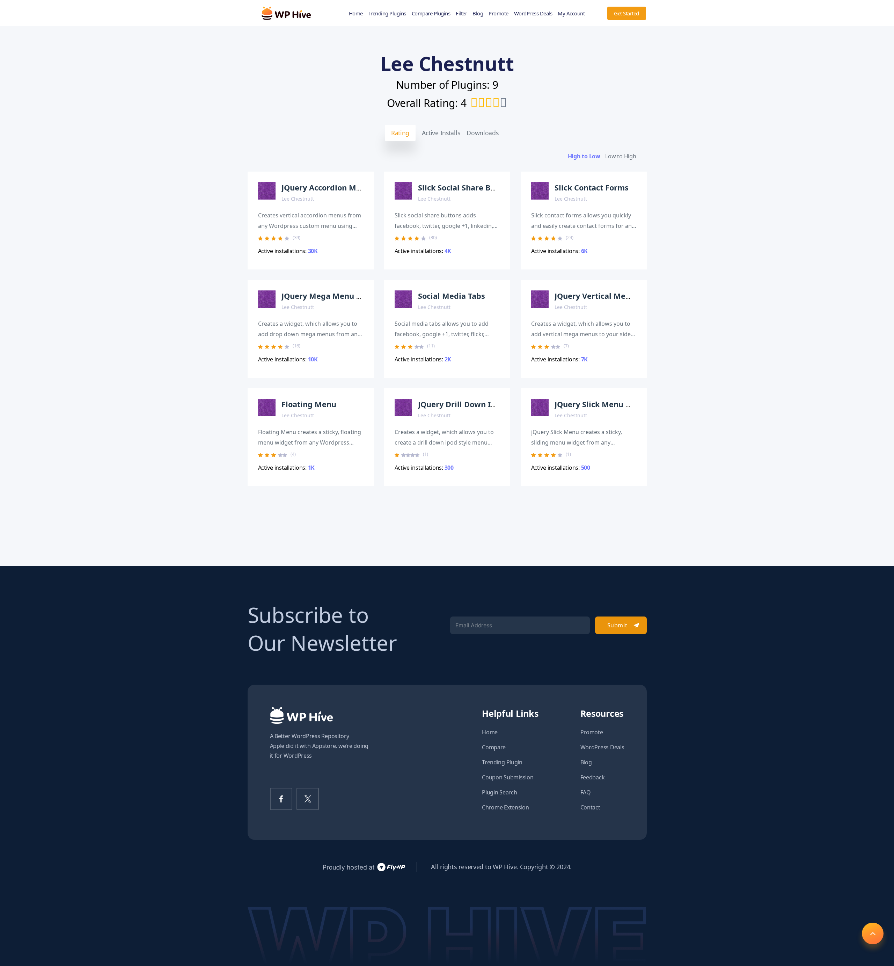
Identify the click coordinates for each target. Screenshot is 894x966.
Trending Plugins (387, 13)
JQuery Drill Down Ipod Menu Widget (488, 404)
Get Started (626, 13)
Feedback (592, 777)
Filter (461, 13)
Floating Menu (308, 404)
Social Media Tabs (451, 296)
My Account (571, 13)
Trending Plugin (502, 762)
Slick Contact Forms (592, 187)
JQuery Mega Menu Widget (332, 296)
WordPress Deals (533, 13)
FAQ (585, 792)
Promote (498, 13)
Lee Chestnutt (297, 198)
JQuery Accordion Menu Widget (340, 187)
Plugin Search (499, 792)
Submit (617, 625)
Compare (494, 747)
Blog (477, 13)
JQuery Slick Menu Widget (604, 404)
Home (356, 13)
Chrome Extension (505, 807)
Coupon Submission (507, 777)
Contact (590, 807)
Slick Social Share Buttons (466, 187)
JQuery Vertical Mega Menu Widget (621, 296)
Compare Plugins (431, 13)
